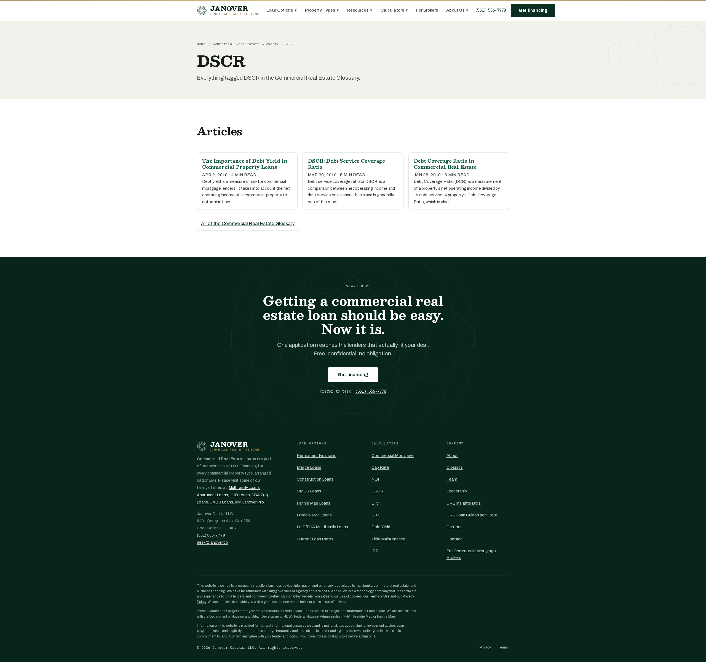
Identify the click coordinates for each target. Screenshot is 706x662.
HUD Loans (240, 495)
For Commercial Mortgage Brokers (471, 554)
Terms (503, 647)
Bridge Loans (309, 467)
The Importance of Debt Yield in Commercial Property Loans (244, 164)
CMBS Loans (221, 502)
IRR (375, 551)
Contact (454, 539)
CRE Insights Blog (463, 503)
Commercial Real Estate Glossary (246, 44)
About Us (457, 10)
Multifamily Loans (244, 488)
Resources (359, 10)
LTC (375, 515)
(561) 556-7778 (490, 10)
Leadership (456, 491)
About (452, 455)
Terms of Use (379, 596)
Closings (454, 467)
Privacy (485, 647)
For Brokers (427, 10)
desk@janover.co (212, 542)
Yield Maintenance (388, 539)
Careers (454, 527)
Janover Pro (253, 502)
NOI (375, 479)
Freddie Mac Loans (314, 515)
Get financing (533, 10)
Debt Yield (380, 527)
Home (201, 44)
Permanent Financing (316, 455)
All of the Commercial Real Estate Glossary (248, 223)
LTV (375, 503)
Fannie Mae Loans (313, 503)
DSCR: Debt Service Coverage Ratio (346, 164)
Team (451, 479)
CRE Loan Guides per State (472, 515)
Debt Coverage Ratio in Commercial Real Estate (445, 164)
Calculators (394, 10)
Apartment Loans (212, 495)
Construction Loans (315, 479)
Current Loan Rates (315, 539)
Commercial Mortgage (392, 455)
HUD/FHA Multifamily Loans (322, 527)
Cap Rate (380, 467)
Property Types (322, 10)
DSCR (377, 491)
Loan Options (281, 10)
